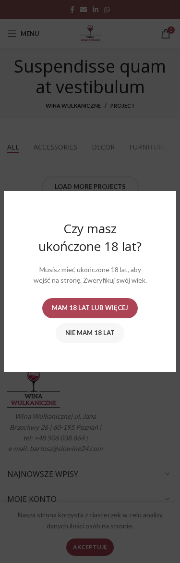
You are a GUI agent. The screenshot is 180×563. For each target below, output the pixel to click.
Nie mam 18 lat (90, 333)
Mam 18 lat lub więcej (90, 308)
